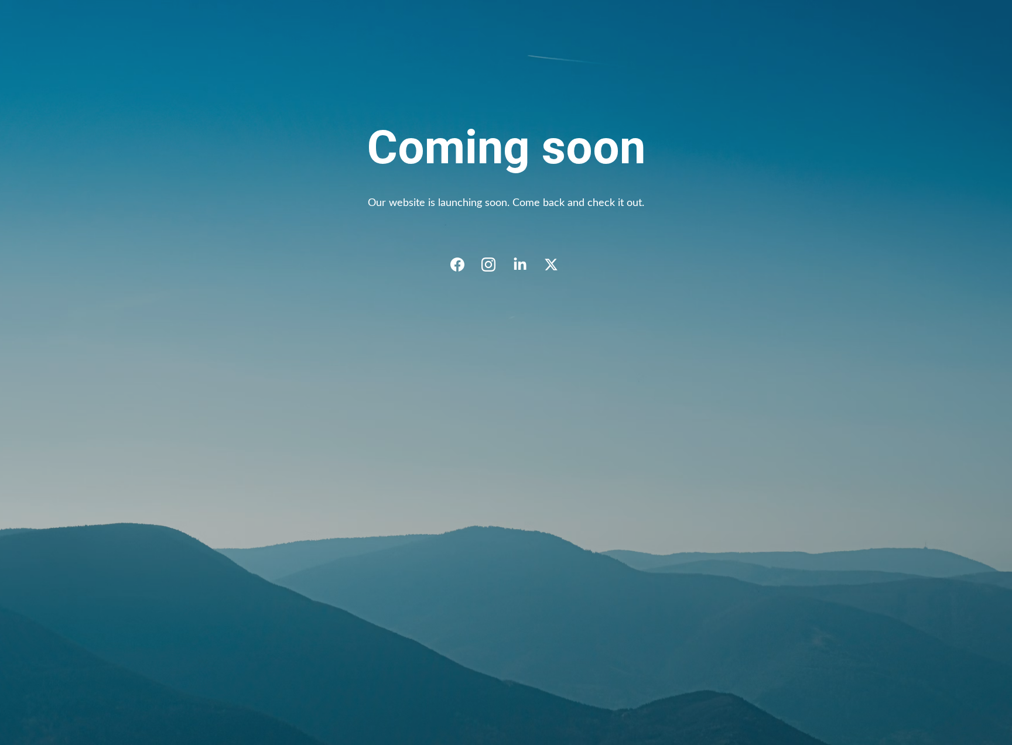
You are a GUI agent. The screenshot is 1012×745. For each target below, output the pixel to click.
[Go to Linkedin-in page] (526, 265)
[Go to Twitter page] (551, 265)
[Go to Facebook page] (463, 265)
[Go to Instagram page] (494, 265)
